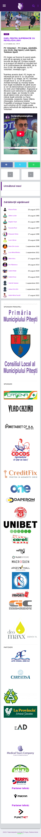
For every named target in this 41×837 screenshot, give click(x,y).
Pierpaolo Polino (13, 234)
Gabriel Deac (12, 277)
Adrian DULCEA (13, 289)
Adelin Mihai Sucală (14, 295)
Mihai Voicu (11, 258)
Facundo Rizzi (12, 228)
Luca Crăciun (12, 240)
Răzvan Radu (12, 209)
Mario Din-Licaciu (13, 246)
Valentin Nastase (13, 283)
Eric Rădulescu (13, 265)
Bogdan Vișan (12, 222)
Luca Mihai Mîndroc (14, 252)
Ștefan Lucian (12, 215)
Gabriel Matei (12, 271)
